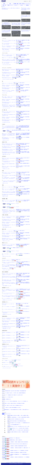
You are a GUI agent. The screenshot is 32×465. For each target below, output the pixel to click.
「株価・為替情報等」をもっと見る (6, 285)
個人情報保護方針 (16, 462)
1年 (9, 413)
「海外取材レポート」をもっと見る (6, 314)
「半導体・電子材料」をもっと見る (6, 227)
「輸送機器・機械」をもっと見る (6, 212)
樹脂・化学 (4, 5)
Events (21, 5)
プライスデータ (27, 3)
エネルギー (16, 5)
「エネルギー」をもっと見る (5, 269)
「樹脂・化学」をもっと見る (5, 240)
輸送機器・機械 (16, 3)
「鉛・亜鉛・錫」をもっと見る (6, 122)
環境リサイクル (10, 5)
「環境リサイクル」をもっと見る (6, 256)
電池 (10, 3)
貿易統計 (27, 5)
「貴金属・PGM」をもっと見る (6, 154)
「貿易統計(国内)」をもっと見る (6, 328)
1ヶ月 (7, 413)
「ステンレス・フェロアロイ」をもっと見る (7, 79)
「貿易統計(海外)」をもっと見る (6, 342)
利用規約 (12, 462)
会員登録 (25, 1)
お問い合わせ (24, 462)
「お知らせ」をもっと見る (5, 459)
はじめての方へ (8, 462)
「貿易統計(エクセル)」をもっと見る (6, 356)
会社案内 (20, 462)
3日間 (3, 413)
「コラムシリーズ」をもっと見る (6, 367)
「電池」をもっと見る (5, 196)
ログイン (27, 1)
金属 (4, 3)
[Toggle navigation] (30, 1)
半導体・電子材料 (21, 3)
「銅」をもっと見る (4, 92)
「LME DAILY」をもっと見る (5, 168)
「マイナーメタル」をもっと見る (6, 64)
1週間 (5, 413)
